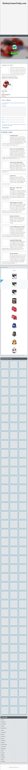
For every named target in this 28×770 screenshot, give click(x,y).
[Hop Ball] (23, 595)
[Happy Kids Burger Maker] (14, 471)
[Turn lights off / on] (13, 60)
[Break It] (5, 560)
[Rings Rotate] (5, 391)
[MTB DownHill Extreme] (14, 693)
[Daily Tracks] (14, 630)
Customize (3, 732)
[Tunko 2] (5, 657)
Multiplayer (3, 748)
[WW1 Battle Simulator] (23, 453)
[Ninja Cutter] (5, 701)
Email (3, 119)
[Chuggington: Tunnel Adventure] (5, 418)
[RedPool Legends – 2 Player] (14, 675)
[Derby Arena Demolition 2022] (5, 568)
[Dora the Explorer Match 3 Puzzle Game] (23, 551)
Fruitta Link (13, 175)
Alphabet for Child (7, 65)
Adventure (3, 721)
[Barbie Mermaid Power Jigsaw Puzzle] (5, 577)
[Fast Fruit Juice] (23, 560)
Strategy (3, 761)
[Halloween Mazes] (5, 675)
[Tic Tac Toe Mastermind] (5, 515)
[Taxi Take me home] (5, 684)
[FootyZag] (14, 489)
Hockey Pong (4, 744)
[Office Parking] (5, 453)
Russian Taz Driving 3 (15, 216)
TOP (2, 281)
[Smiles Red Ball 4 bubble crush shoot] (23, 489)
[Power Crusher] (23, 710)
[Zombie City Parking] (5, 480)
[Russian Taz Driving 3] (5, 218)
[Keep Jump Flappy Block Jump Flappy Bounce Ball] (23, 586)
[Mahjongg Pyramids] (23, 542)
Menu (14, 35)
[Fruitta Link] (5, 178)
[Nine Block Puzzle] (5, 138)
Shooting (3, 757)
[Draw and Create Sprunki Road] (5, 151)
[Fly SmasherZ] (23, 427)
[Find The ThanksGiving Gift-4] (5, 427)
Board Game (3, 728)
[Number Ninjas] (23, 533)
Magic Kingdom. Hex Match (16, 202)
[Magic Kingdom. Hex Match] (5, 205)
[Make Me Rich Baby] (5, 666)
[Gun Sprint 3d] (23, 524)
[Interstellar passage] (14, 577)
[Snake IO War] (5, 506)
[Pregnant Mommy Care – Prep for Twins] (14, 515)
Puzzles (3, 752)
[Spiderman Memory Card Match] (14, 657)
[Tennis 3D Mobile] (23, 373)
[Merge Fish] (5, 630)
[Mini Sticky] (14, 427)
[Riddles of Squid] (14, 365)
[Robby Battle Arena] (5, 710)
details (22, 355)
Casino (2, 730)
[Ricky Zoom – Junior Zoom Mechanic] (5, 190)
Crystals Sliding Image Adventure (17, 226)
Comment (4, 106)
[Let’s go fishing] (14, 586)
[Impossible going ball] (23, 577)
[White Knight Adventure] (23, 568)
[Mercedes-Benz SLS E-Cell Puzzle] (23, 666)
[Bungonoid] (14, 595)
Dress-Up (3, 736)
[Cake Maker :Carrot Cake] (14, 639)
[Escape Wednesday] (5, 613)
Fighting (2, 742)
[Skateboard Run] (14, 373)
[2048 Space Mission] (14, 568)
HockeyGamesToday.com (14, 767)
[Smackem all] (14, 542)
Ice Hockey (3, 746)
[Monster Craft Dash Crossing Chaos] (5, 533)
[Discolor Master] (5, 542)
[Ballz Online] (5, 444)
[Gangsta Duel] (23, 506)
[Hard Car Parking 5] (5, 462)
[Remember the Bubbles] (14, 391)
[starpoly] (23, 418)
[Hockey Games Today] (14, 3)
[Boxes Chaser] (23, 462)
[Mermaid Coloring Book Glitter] (5, 604)
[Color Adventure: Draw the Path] (14, 701)
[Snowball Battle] (23, 391)
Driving (2, 738)
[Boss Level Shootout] (23, 701)
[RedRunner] (14, 560)
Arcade (2, 726)
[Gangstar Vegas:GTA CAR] (5, 693)
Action (2, 719)
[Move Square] (14, 382)
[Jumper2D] (14, 409)
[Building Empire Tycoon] (14, 613)
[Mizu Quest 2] (5, 551)
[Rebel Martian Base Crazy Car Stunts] (14, 551)
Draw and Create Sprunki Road (17, 149)
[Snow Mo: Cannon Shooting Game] (5, 400)
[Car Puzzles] (5, 409)
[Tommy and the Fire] (23, 382)
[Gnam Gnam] (23, 471)
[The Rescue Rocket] (5, 256)
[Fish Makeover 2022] (14, 648)
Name (3, 117)
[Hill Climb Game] (14, 666)
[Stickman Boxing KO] (14, 462)
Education (4, 96)
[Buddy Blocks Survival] (23, 639)
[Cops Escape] (5, 435)
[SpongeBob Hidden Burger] (5, 242)
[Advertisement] (14, 20)
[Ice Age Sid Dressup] (14, 480)
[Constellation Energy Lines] (23, 498)
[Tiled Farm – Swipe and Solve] (23, 657)
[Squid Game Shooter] (5, 489)
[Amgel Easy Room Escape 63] (5, 373)
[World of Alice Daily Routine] (5, 165)
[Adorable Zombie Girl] (23, 444)
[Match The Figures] (23, 480)
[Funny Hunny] (14, 622)
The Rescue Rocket (14, 253)
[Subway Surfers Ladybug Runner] (14, 506)
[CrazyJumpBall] (5, 595)
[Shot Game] (14, 524)
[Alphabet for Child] (5, 70)
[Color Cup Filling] (5, 639)
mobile (3, 92)
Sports (2, 759)
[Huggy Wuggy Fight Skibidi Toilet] (5, 524)
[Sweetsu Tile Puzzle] (23, 675)
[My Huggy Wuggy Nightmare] (14, 604)
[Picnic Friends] (5, 471)
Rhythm (2, 755)
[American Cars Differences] (5, 365)
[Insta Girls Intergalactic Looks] (23, 693)
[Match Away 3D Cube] (23, 604)
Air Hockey (3, 724)
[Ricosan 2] (5, 622)
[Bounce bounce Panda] (14, 444)
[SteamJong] (23, 613)
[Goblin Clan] (23, 684)
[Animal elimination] (14, 418)
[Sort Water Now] (14, 684)
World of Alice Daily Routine (16, 162)
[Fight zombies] (14, 533)
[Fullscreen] (10, 60)
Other (2, 750)
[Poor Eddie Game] (23, 435)
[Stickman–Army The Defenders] (23, 648)
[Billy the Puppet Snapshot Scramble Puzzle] (5, 498)
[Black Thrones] (5, 586)
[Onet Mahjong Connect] (23, 409)
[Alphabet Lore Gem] (23, 400)
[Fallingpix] (14, 710)
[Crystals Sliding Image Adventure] (5, 229)
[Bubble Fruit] (14, 453)
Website (3, 122)
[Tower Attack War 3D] (14, 498)
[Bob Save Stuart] (5, 648)
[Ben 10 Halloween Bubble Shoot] (5, 382)
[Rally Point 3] (23, 622)
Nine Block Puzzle (14, 135)
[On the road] (23, 630)
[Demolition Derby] (23, 515)
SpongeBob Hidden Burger (16, 240)
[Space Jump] (23, 365)
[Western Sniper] (14, 400)
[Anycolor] (14, 435)
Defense (3, 734)
